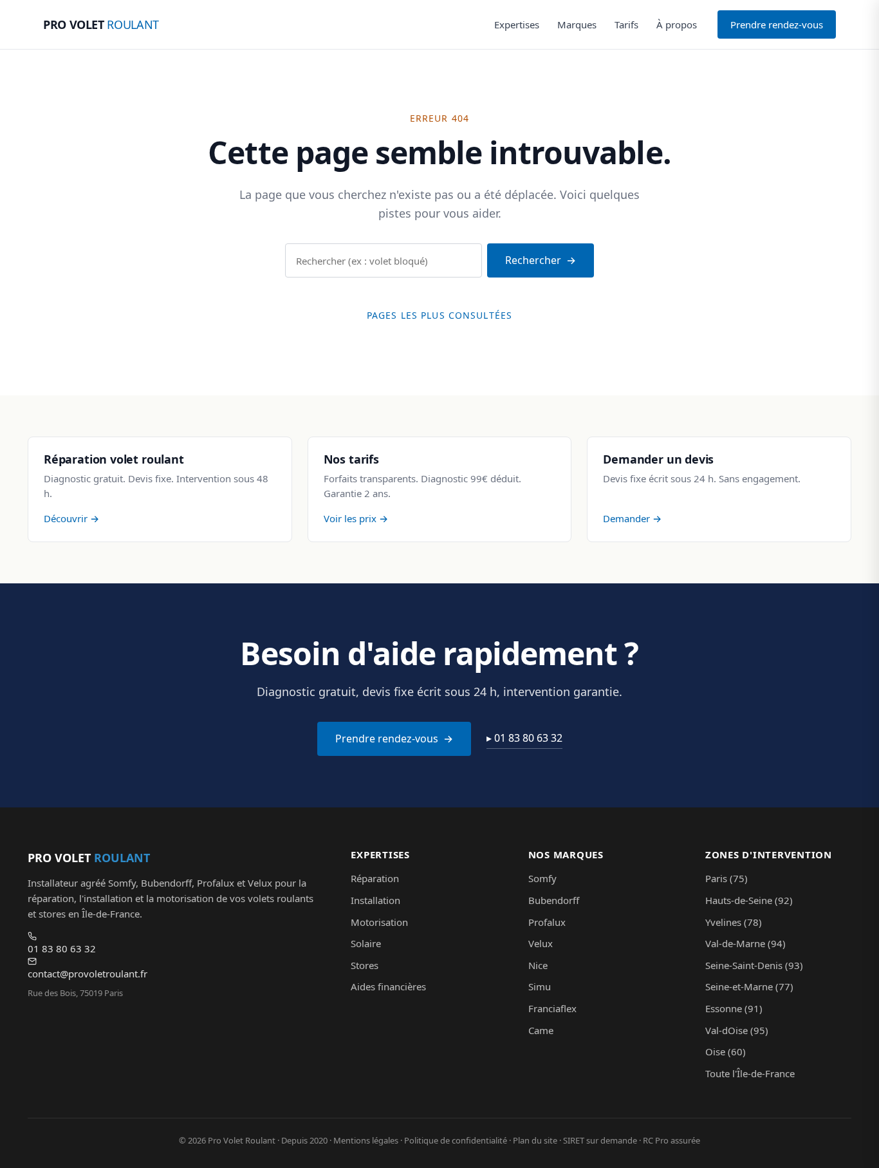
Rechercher (533, 260)
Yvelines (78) (733, 922)
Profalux (547, 922)
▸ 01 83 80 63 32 (524, 738)
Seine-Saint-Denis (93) (754, 965)
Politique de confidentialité (455, 1140)
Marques (577, 24)
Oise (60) (725, 1051)
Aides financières (388, 986)
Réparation (375, 878)
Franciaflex (552, 1008)
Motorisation (379, 922)
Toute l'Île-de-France (750, 1073)
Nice (538, 965)
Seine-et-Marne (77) (749, 986)
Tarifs (626, 24)
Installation (375, 900)
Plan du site (535, 1140)
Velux (540, 943)
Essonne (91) (734, 1008)
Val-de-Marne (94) (745, 943)
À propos (676, 24)
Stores (364, 965)
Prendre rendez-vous (776, 24)
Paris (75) (726, 878)
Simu (539, 986)
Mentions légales (365, 1140)
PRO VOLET (101, 24)
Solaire (366, 943)
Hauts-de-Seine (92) (749, 900)
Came (540, 1030)
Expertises (516, 24)
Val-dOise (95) (736, 1030)
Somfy (542, 878)
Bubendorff (553, 900)
